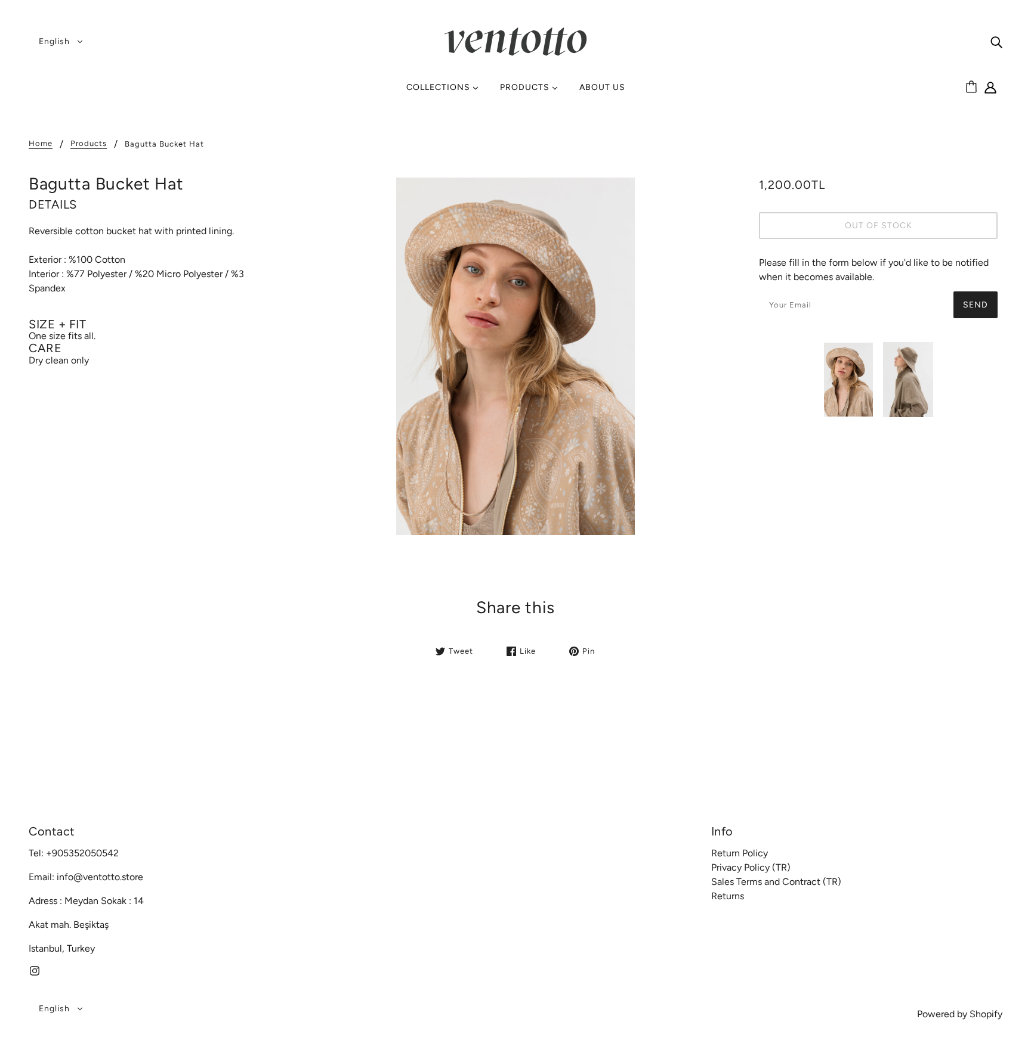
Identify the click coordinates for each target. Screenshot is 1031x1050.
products (88, 143)
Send (975, 305)
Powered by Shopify (959, 1014)
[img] (996, 42)
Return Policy (739, 853)
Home (41, 143)
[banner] (515, 40)
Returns (727, 896)
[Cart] (973, 87)
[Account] (990, 90)
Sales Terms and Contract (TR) (776, 881)
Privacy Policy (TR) (751, 867)
